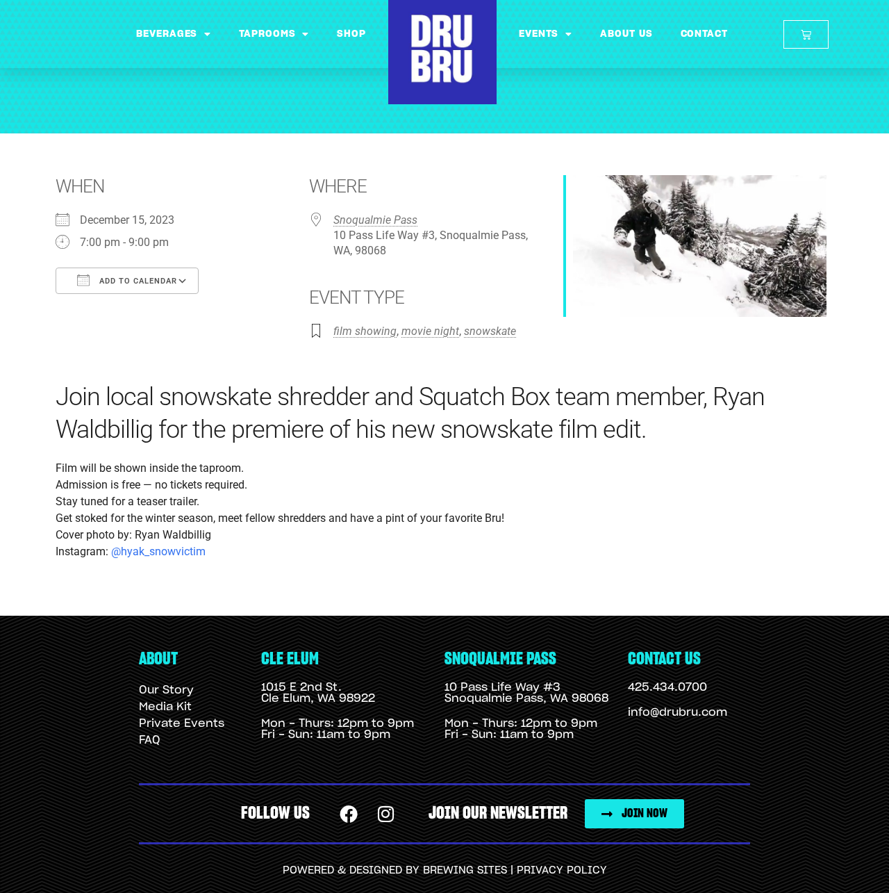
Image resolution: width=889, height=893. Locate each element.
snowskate (490, 331)
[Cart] (806, 34)
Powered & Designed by (353, 870)
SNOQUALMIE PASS (500, 659)
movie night (430, 331)
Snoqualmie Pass (375, 220)
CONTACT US (664, 659)
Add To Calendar (137, 281)
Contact (704, 34)
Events (538, 34)
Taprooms (267, 34)
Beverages (166, 34)
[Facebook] (348, 813)
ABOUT (158, 659)
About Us (626, 34)
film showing (365, 331)
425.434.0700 (667, 687)
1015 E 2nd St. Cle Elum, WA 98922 (318, 693)
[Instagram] (386, 813)
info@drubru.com (677, 712)
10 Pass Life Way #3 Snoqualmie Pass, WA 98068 (526, 693)
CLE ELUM (290, 659)
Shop (351, 34)
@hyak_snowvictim (158, 551)
